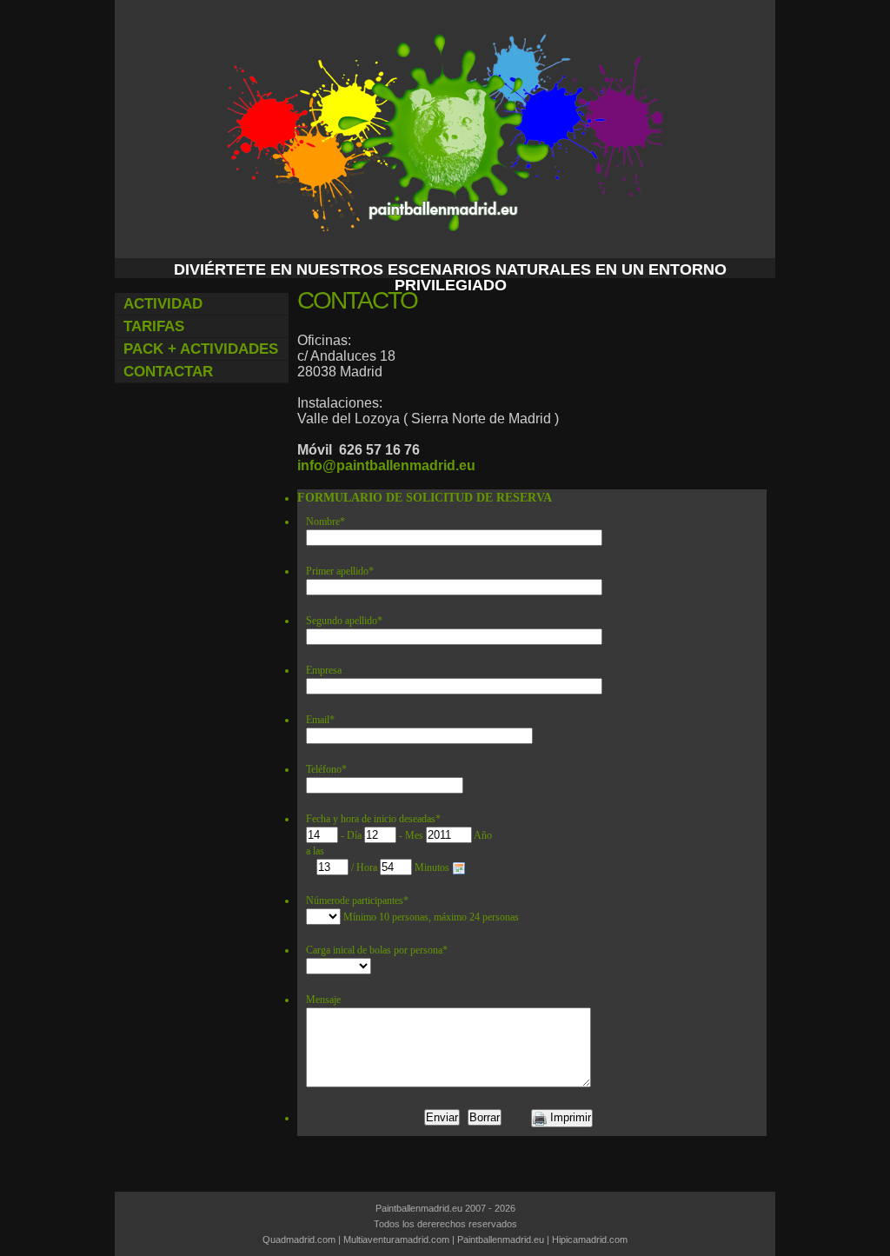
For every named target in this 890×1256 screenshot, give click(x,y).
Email (320, 720)
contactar (168, 371)
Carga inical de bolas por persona (377, 950)
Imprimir (569, 1117)
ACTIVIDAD (163, 304)
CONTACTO (357, 300)
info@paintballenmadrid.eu (386, 465)
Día (355, 835)
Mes (415, 835)
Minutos (433, 867)
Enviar (442, 1117)
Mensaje (323, 1000)
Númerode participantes (357, 900)
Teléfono (326, 769)
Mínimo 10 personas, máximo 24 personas (431, 917)
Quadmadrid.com (298, 1239)
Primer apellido (340, 571)
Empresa (324, 670)
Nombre (325, 521)
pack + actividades (200, 349)
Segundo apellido (344, 621)
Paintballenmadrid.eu (500, 1239)
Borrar (484, 1117)
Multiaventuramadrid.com (396, 1239)
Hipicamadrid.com (590, 1239)
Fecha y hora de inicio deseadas (373, 819)
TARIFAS (153, 326)
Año (483, 835)
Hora (368, 867)
